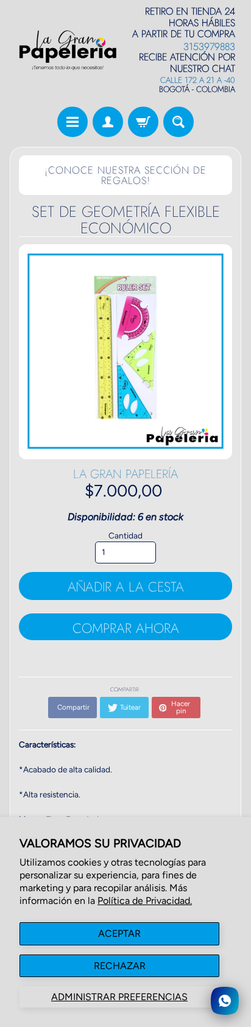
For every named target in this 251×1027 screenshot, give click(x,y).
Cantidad (125, 535)
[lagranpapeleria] (67, 50)
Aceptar (119, 933)
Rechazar (120, 966)
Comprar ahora (125, 628)
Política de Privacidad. (144, 900)
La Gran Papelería (125, 474)
